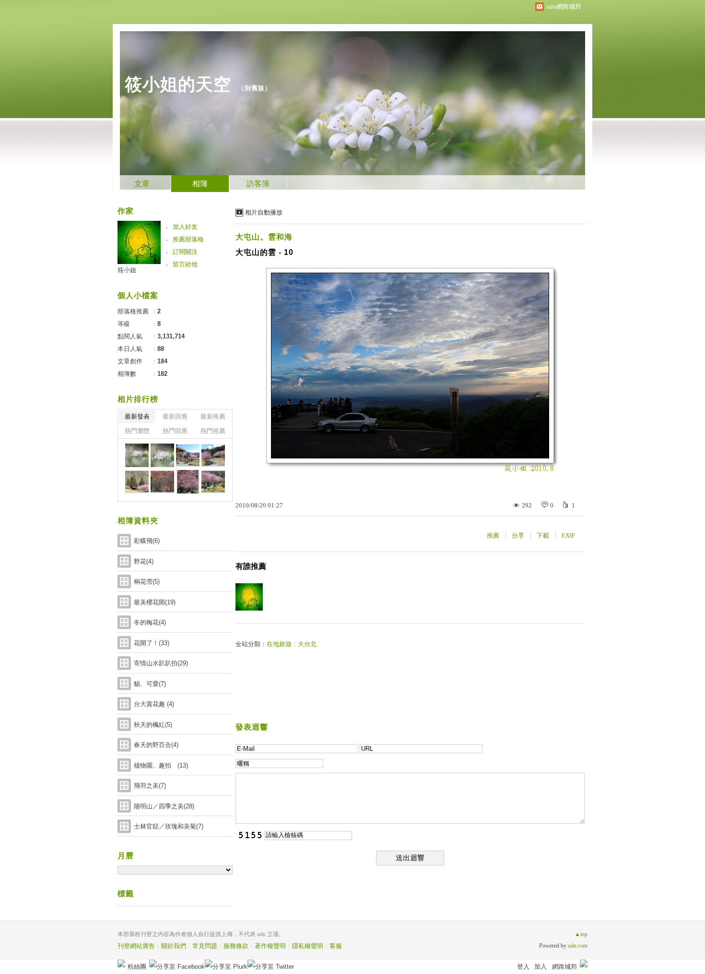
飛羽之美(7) (150, 785)
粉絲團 (137, 966)
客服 (335, 946)
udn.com (578, 945)
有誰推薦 (250, 566)
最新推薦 (212, 416)
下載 (543, 535)
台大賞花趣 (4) (154, 704)
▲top (581, 934)
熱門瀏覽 (137, 430)
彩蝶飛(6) (147, 540)
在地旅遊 (279, 644)
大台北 (307, 644)
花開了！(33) (151, 643)
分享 (518, 535)
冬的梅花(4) (150, 622)
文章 (142, 184)
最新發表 (137, 416)
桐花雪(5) (147, 581)
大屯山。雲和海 (264, 237)
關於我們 (173, 946)
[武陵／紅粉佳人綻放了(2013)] (188, 455)
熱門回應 (175, 430)
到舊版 (255, 88)
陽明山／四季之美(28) (164, 806)
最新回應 (175, 416)
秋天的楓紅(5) (153, 724)
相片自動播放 (263, 212)
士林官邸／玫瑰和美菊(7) (168, 826)
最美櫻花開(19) (155, 602)
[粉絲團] (121, 963)
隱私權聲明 (307, 946)
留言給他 (185, 264)
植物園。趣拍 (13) (161, 765)
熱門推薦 (212, 430)
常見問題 (204, 946)
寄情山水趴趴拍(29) (161, 663)
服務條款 (235, 946)
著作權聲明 (270, 946)
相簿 (200, 184)
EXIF (568, 535)
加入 (540, 966)
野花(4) (143, 561)
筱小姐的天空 (178, 84)
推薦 (493, 535)
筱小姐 (127, 270)
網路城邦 (564, 966)
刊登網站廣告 (136, 946)
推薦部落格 (188, 239)
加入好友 (185, 226)
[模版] (137, 455)
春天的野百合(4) (156, 744)
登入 (523, 966)
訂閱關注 (185, 251)
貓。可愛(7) (150, 683)
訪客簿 (258, 184)
